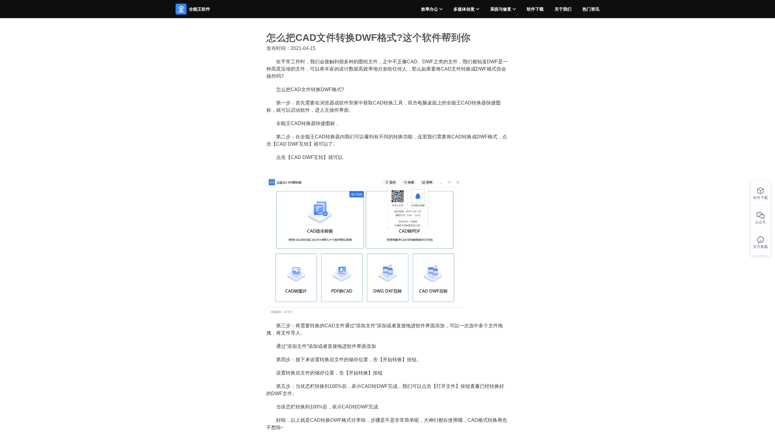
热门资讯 (590, 9)
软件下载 (535, 9)
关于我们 (563, 9)
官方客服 (760, 247)
